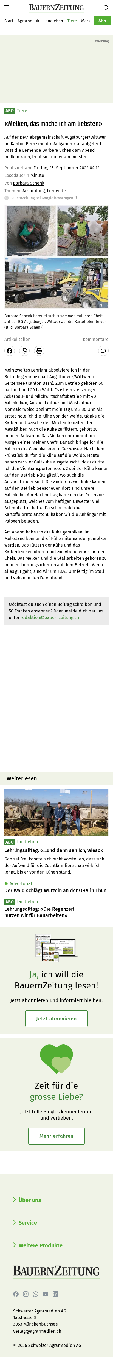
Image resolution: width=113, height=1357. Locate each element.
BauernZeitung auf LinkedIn (55, 1294)
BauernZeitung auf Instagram (26, 1294)
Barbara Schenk (28, 183)
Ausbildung (33, 190)
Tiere (72, 20)
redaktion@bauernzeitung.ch (50, 617)
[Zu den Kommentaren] (103, 351)
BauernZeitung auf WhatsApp (35, 1294)
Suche (108, 7)
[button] (7, 8)
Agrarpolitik (28, 20)
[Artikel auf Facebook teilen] (9, 351)
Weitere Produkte (41, 1245)
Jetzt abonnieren (56, 1019)
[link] (56, 850)
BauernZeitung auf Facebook (16, 1294)
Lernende (56, 190)
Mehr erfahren (56, 1136)
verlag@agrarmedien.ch (37, 1331)
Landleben (53, 20)
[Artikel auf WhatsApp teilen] (24, 351)
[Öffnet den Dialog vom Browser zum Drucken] (39, 351)
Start (8, 20)
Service (28, 1222)
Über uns (30, 1200)
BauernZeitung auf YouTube (45, 1294)
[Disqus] (56, 698)
